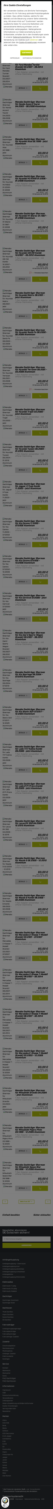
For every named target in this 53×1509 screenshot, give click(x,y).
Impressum (14, 58)
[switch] (5, 1505)
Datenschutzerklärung (22, 37)
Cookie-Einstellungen (28, 42)
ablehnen (34, 40)
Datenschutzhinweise (32, 58)
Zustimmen (26, 53)
